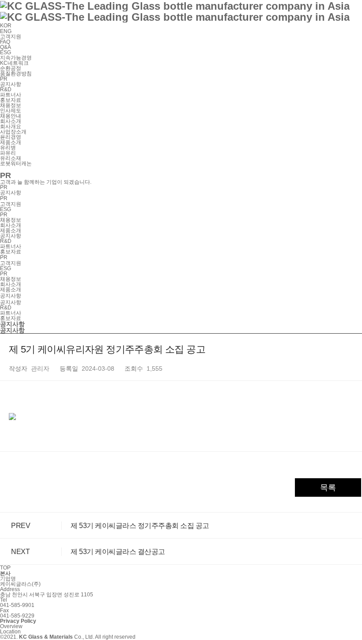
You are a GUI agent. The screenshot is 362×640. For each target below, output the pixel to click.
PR (4, 215)
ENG (5, 31)
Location (10, 632)
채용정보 (10, 220)
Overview (11, 626)
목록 (328, 487)
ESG (5, 209)
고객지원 (10, 204)
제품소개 (10, 230)
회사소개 (10, 225)
